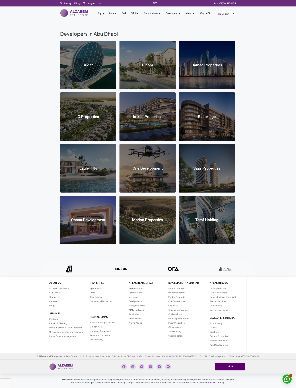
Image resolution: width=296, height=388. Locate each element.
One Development (148, 168)
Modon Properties (147, 220)
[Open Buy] (103, 13)
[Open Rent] (116, 13)
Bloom (147, 65)
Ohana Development (88, 220)
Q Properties (88, 116)
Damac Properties (206, 65)
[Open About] (193, 13)
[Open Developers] (179, 13)
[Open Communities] (160, 13)
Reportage (207, 116)
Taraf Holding (206, 220)
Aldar (88, 65)
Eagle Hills (88, 168)
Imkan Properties (147, 116)
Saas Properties (206, 168)
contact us (211, 382)
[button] (287, 379)
